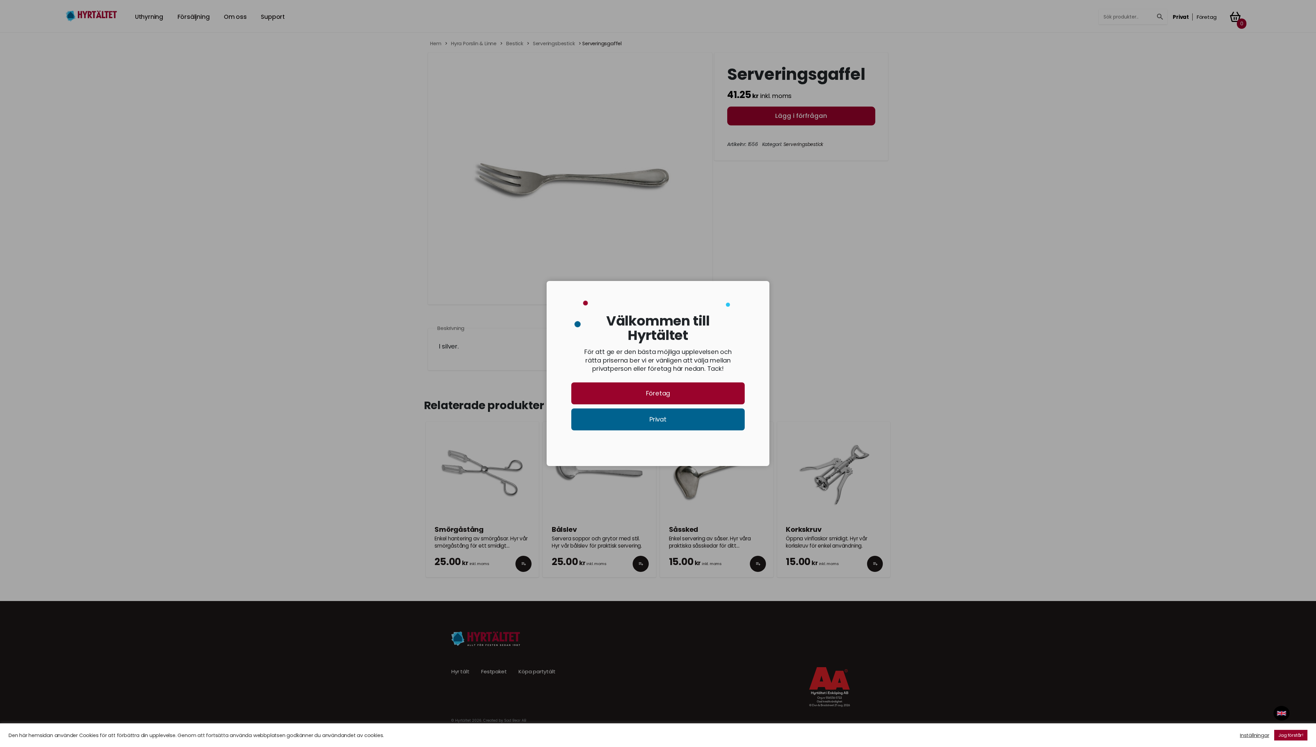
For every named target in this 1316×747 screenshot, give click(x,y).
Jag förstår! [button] (1290, 735)
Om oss (235, 17)
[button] (523, 569)
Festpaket (494, 671)
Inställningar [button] (1254, 735)
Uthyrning (149, 17)
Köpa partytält (537, 671)
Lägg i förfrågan (801, 115)
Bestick (514, 43)
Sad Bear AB (515, 720)
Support (273, 17)
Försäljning (194, 17)
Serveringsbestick (554, 43)
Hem (435, 43)
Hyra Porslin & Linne (474, 43)
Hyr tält (460, 671)
